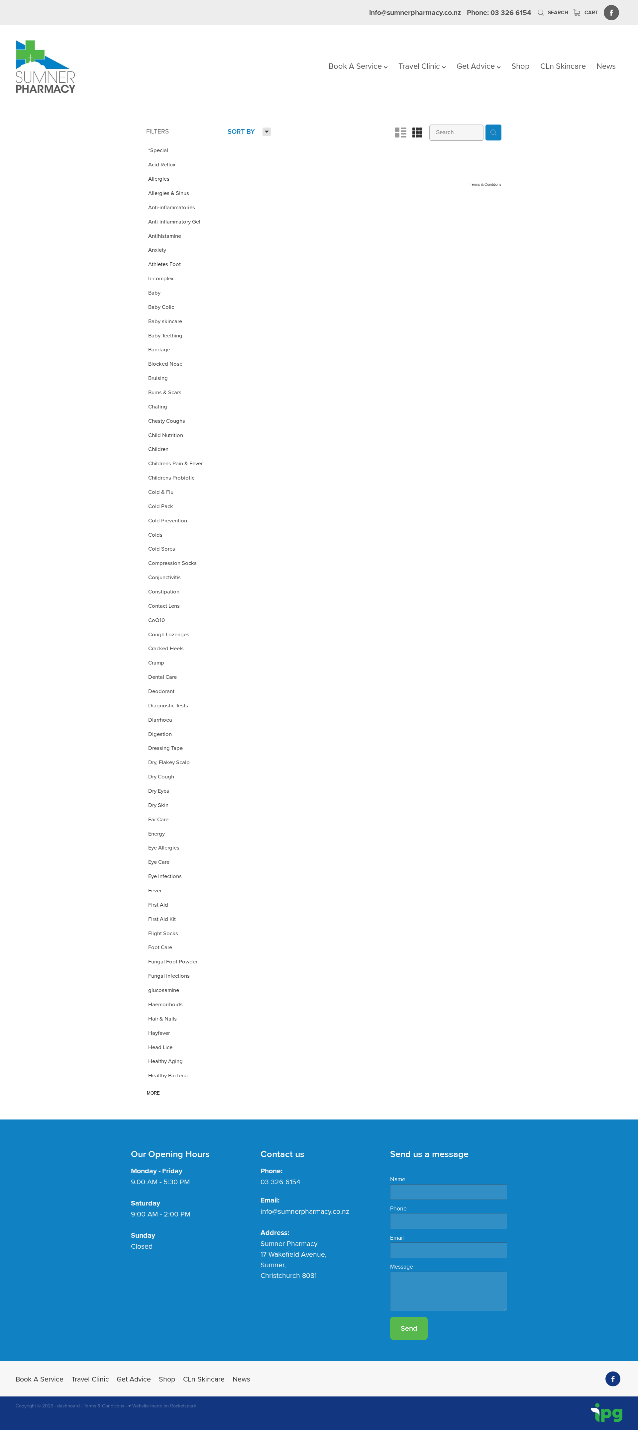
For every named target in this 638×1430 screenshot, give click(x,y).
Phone (398, 1208)
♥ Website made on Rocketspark (162, 1405)
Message (401, 1267)
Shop (520, 65)
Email (397, 1238)
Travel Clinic (420, 65)
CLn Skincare (563, 65)
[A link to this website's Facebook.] (611, 12)
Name (397, 1179)
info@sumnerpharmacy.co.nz (415, 12)
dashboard (68, 1405)
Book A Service (356, 65)
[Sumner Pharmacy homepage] (76, 66)
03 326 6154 (280, 1182)
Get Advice (477, 65)
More (153, 1093)
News (606, 65)
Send (409, 1328)
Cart (590, 12)
